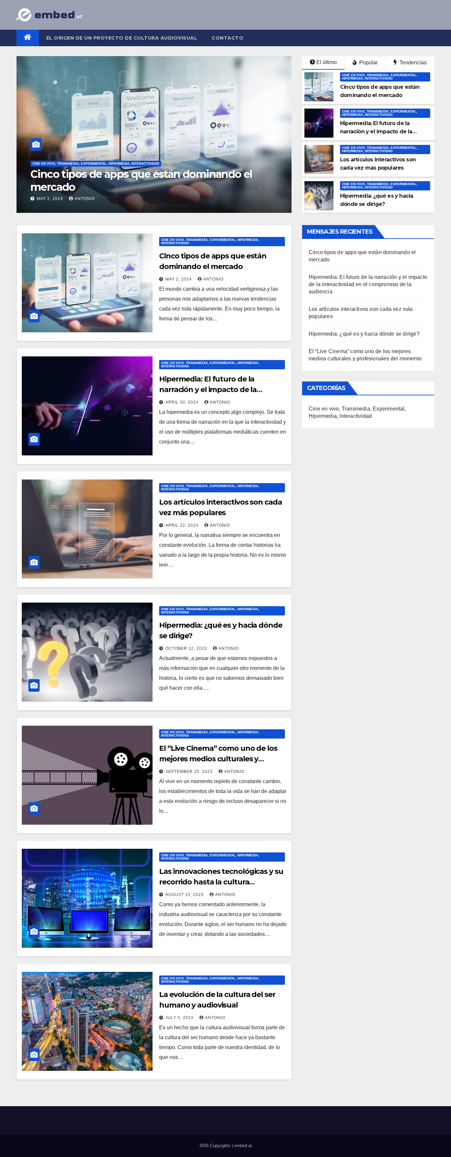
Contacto (227, 38)
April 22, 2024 (182, 525)
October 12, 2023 (186, 648)
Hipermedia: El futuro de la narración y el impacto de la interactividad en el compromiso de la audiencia (368, 284)
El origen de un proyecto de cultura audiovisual (121, 38)
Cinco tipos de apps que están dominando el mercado (141, 180)
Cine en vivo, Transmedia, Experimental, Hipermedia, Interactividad (95, 163)
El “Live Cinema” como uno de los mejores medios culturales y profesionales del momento (218, 759)
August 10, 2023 (185, 894)
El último (326, 62)
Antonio (85, 198)
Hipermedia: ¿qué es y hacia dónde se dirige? (364, 334)
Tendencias (412, 62)
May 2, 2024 (50, 198)
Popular (368, 62)
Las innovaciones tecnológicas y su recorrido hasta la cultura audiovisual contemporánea (221, 882)
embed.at (243, 1145)
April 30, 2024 (182, 402)
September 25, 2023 (189, 771)
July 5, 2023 (180, 1017)
